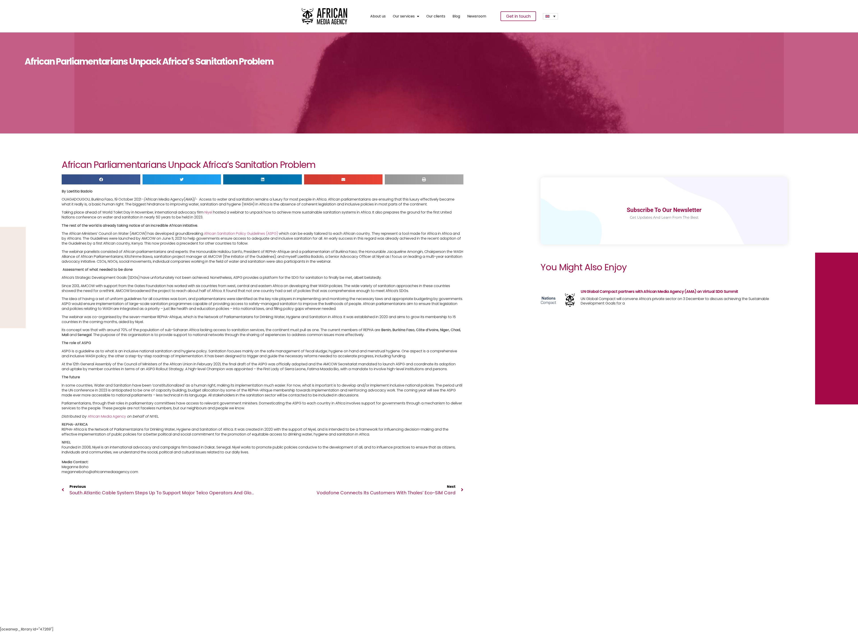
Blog (456, 16)
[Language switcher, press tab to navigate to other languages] (550, 16)
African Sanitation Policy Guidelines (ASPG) (241, 233)
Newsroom (476, 16)
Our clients (435, 16)
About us (378, 16)
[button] (101, 179)
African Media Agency (107, 416)
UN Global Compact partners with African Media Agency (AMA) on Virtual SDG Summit (659, 291)
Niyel (208, 212)
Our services (404, 16)
